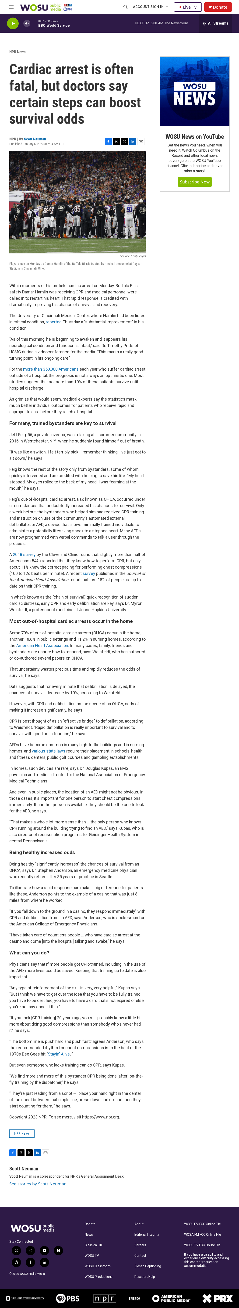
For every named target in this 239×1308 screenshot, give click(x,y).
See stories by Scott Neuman (38, 1184)
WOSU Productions (98, 1277)
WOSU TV (92, 1255)
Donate (220, 7)
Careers (140, 1245)
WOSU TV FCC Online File (202, 1245)
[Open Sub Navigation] (167, 7)
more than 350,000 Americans (51, 369)
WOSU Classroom (98, 1266)
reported (54, 321)
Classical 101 (94, 1245)
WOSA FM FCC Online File (202, 1234)
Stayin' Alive (59, 1054)
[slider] (34, 23)
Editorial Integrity (146, 1234)
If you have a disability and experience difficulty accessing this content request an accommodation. (206, 1260)
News (89, 1234)
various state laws (48, 751)
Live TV (190, 7)
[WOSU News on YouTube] (194, 91)
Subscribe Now (195, 182)
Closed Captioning (147, 1266)
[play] (13, 23)
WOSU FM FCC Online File (202, 1224)
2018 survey (24, 554)
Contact (140, 1255)
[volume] (27, 23)
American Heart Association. (43, 645)
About (139, 1224)
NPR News (17, 51)
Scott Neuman (35, 139)
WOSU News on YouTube (194, 136)
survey (89, 573)
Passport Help (144, 1277)
